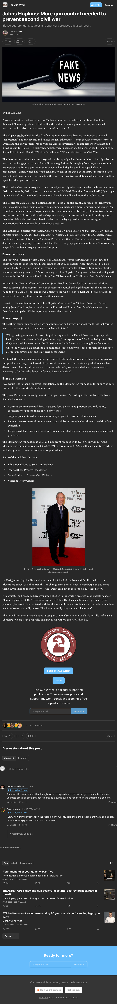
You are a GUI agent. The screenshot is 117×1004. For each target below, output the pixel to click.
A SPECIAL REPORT (12, 921)
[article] (58, 877)
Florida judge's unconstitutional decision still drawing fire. (32, 875)
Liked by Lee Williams (18, 790)
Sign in (109, 4)
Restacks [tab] (22, 758)
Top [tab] (6, 863)
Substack (43, 997)
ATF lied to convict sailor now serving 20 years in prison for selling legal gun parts (51, 915)
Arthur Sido (13, 786)
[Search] (111, 863)
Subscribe (96, 5)
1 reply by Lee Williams (21, 834)
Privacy (56, 982)
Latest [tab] (14, 863)
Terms (65, 982)
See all (8, 935)
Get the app (73, 989)
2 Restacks (38, 725)
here (10, 620)
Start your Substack (50, 989)
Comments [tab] (9, 758)
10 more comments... (10, 847)
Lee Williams (16, 31)
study (20, 136)
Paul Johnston (14, 809)
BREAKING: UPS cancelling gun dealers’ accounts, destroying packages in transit (49, 892)
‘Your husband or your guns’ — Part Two (27, 871)
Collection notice (78, 982)
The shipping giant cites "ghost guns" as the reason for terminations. (38, 898)
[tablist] (15, 758)
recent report (12, 120)
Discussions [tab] (26, 863)
